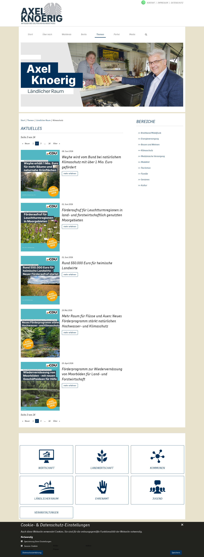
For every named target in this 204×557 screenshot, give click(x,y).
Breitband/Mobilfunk (151, 133)
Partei (117, 34)
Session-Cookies (31, 546)
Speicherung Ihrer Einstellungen (37, 541)
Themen (100, 34)
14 (49, 143)
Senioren (145, 179)
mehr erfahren (70, 173)
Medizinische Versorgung (153, 156)
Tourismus (146, 168)
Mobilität (145, 162)
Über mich (47, 34)
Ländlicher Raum (43, 120)
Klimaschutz (147, 150)
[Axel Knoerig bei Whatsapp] (143, 2)
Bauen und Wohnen (150, 144)
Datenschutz (177, 3)
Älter (55, 143)
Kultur (144, 185)
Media (132, 34)
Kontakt (151, 3)
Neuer (27, 143)
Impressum (163, 3)
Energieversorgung (150, 139)
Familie (144, 174)
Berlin (84, 34)
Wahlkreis (66, 34)
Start (30, 34)
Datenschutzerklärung (31, 552)
